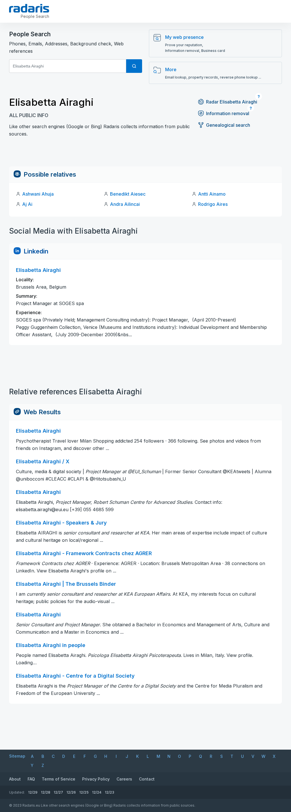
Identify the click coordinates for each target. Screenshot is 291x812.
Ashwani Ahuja (38, 194)
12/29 (33, 792)
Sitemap (17, 756)
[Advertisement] (145, 153)
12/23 (109, 792)
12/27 (58, 792)
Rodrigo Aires (213, 204)
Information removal (227, 113)
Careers (124, 779)
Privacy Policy (96, 779)
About (15, 779)
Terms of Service (58, 779)
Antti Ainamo (212, 194)
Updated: (17, 792)
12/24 (96, 792)
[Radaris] (29, 8)
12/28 (45, 792)
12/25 (84, 792)
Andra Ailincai (125, 204)
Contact (147, 779)
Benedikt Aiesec (128, 194)
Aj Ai (27, 204)
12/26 (71, 792)
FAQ (31, 779)
